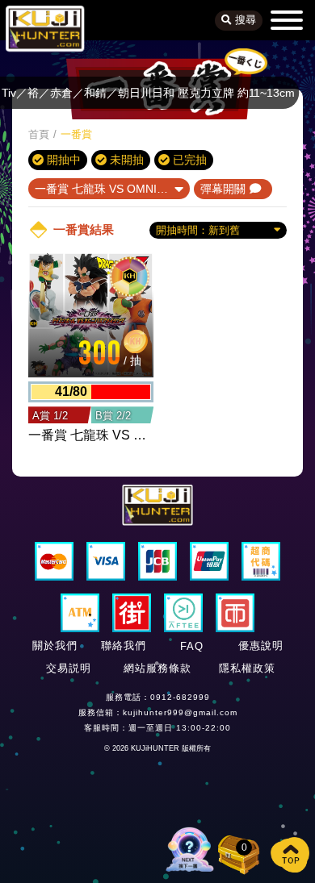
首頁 (38, 134)
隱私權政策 (247, 668)
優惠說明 (261, 645)
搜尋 (244, 20)
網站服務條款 (157, 668)
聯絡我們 (123, 645)
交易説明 (68, 668)
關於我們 (55, 645)
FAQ (192, 646)
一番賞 (76, 134)
